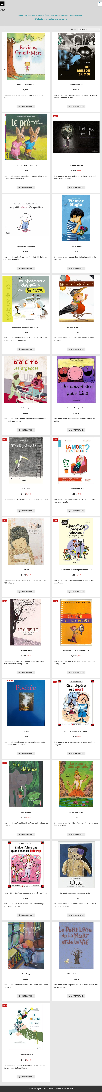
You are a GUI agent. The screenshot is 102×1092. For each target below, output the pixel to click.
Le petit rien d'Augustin (26, 246)
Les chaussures (26, 651)
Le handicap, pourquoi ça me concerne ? (76, 570)
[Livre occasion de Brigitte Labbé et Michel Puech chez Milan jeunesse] (76, 622)
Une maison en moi (76, 85)
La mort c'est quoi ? (76, 489)
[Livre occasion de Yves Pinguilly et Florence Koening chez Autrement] (25, 784)
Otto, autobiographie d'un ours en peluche (76, 893)
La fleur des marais (76, 812)
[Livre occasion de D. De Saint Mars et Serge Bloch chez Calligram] (76, 703)
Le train (26, 570)
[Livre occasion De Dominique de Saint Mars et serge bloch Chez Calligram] (25, 864)
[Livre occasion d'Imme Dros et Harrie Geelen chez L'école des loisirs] (25, 945)
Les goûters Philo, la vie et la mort (76, 651)
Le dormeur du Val (26, 1055)
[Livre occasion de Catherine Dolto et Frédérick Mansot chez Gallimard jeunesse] (25, 379)
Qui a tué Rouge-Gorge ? (76, 327)
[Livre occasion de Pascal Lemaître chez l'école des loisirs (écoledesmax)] (76, 784)
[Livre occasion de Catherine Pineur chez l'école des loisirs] (25, 460)
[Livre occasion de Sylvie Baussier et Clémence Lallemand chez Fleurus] (76, 541)
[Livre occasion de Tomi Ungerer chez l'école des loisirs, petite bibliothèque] (76, 864)
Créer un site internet (64, 1089)
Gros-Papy (26, 974)
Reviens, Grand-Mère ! (25, 85)
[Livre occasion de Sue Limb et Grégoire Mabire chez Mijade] (25, 56)
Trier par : (73, 29)
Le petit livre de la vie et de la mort (76, 974)
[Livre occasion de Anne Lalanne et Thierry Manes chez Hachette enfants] (76, 460)
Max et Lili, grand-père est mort (76, 731)
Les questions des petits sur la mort (25, 327)
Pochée (26, 731)
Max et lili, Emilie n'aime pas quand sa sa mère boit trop (26, 893)
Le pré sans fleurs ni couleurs (26, 165)
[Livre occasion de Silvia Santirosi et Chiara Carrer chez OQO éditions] (25, 541)
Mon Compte (49, 1089)
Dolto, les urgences (26, 408)
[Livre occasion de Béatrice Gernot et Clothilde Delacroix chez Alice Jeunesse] (25, 218)
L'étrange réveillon (76, 165)
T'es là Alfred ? (25, 489)
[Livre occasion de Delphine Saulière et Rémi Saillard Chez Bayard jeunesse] (76, 945)
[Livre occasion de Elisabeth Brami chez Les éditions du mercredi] (76, 218)
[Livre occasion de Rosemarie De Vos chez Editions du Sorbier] (76, 379)
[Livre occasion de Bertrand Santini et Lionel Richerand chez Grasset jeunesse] (76, 137)
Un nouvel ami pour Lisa (76, 408)
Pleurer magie (76, 246)
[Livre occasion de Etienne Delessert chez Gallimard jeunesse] (76, 298)
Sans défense (26, 812)
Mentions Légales (35, 1089)
